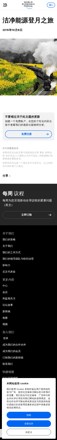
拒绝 (29, 415)
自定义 (28, 432)
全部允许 (28, 423)
